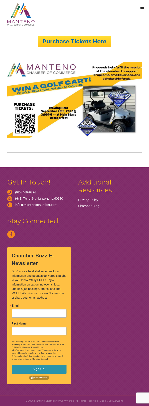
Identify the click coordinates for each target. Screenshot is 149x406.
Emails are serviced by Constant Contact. (30, 358)
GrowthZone (116, 400)
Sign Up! (39, 369)
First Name (19, 323)
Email (15, 305)
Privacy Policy (88, 200)
